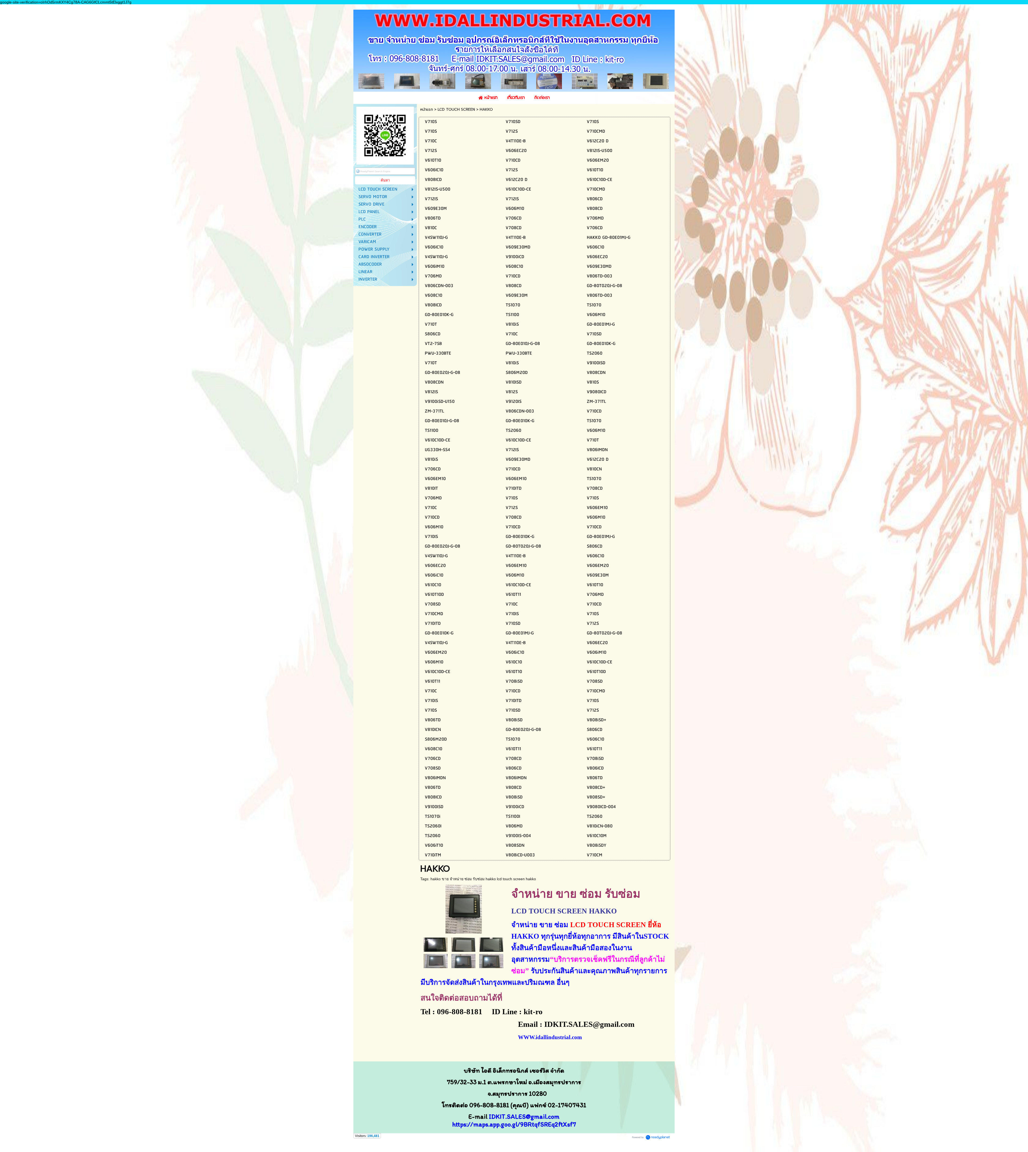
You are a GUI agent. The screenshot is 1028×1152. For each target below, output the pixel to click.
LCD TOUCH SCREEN (456, 109)
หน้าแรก (426, 109)
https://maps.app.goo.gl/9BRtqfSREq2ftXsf (512, 1124)
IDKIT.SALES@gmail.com (524, 1116)
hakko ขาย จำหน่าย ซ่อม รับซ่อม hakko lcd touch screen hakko (483, 879)
